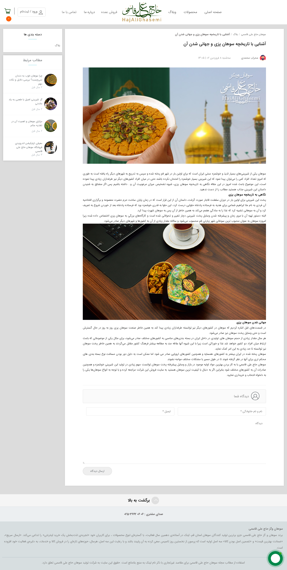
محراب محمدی (249, 58)
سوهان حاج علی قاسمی (253, 34)
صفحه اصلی (213, 12)
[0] (7, 13)
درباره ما (89, 12)
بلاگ (235, 34)
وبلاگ (172, 12)
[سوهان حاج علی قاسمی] (141, 12)
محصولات (190, 12)
